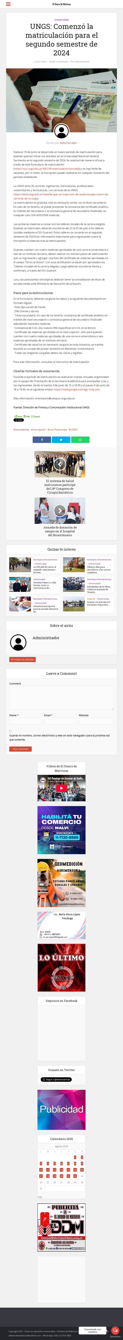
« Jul (39, 1196)
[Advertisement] (61, 1280)
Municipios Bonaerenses (45, 559)
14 (68, 1169)
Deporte (91, 598)
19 (54, 1176)
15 (75, 1169)
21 (68, 1176)
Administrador (82, 61)
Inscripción (39, 429)
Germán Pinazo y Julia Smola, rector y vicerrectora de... (44, 585)
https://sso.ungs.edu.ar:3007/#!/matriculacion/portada (46, 168)
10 (41, 1169)
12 (54, 1169)
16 (82, 1169)
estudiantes (22, 429)
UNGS (74, 429)
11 (48, 1169)
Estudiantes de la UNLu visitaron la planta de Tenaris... (98, 589)
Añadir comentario (58, 61)
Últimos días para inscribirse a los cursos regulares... (99, 569)
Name (14, 715)
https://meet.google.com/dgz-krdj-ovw (77, 389)
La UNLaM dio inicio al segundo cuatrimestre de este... (44, 569)
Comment (15, 683)
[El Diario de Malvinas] (61, 3)
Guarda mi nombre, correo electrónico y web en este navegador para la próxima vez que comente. (59, 737)
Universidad (61, 19)
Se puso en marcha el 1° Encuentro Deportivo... (99, 603)
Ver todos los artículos (22, 659)
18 (48, 1176)
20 (61, 1176)
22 (75, 1176)
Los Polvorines (58, 429)
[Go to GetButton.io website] (115, 1337)
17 (41, 1176)
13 (61, 1169)
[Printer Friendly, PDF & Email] (27, 416)
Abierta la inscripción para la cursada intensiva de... (45, 609)
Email (48, 715)
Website (84, 715)
